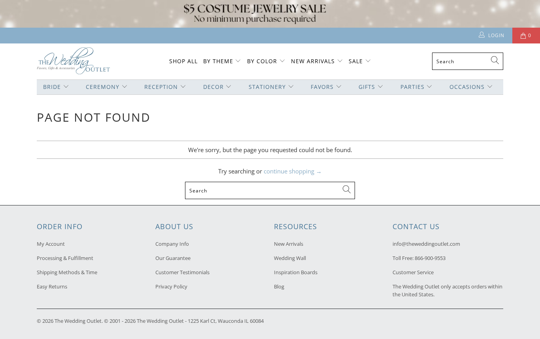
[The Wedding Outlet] (73, 61)
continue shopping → (293, 171)
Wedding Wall (290, 258)
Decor (213, 86)
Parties (412, 86)
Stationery (267, 86)
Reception (161, 86)
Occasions (467, 86)
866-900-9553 (430, 258)
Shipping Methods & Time (67, 272)
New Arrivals (314, 61)
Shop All (183, 61)
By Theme (218, 61)
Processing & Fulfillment (65, 258)
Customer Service (413, 272)
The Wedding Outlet (78, 320)
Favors (322, 86)
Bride (52, 86)
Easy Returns (52, 286)
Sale (356, 61)
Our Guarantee (173, 258)
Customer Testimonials (182, 272)
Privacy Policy (171, 286)
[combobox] (467, 61)
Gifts (367, 86)
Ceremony (102, 86)
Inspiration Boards (295, 272)
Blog (279, 286)
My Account (51, 243)
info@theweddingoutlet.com (426, 243)
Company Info (172, 243)
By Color (262, 61)
